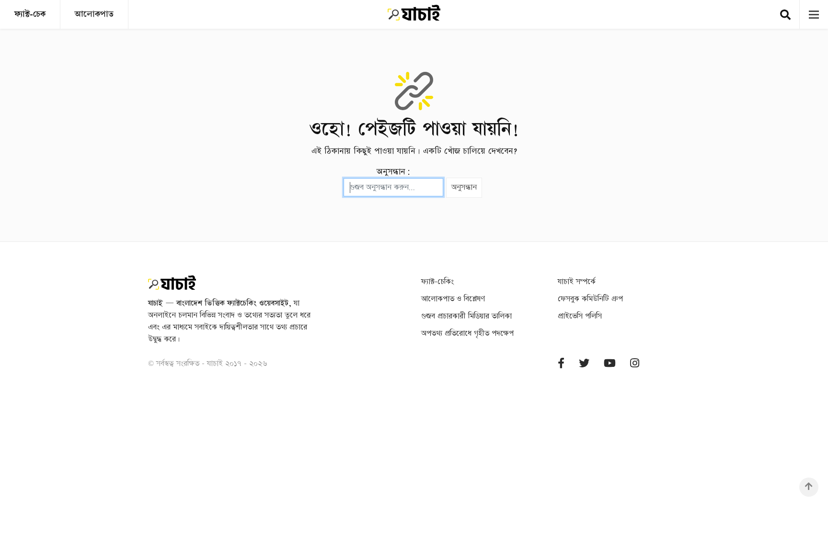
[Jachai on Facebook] (561, 363)
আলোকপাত (94, 14)
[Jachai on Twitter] (584, 363)
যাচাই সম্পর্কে (577, 281)
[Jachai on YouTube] (610, 363)
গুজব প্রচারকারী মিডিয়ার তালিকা (466, 316)
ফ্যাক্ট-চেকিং (437, 281)
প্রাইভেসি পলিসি (580, 316)
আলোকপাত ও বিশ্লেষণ (453, 299)
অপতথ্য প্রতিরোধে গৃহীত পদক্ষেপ (467, 333)
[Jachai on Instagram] (634, 363)
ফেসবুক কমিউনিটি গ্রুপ (590, 299)
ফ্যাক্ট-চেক (30, 14)
